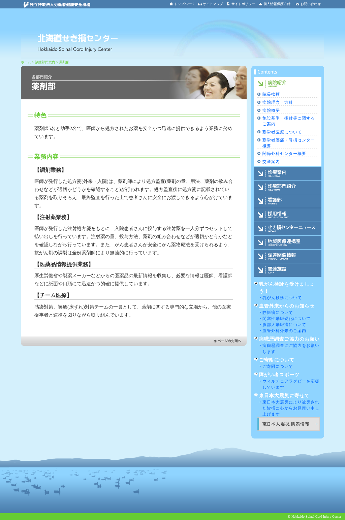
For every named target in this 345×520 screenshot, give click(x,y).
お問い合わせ (311, 4)
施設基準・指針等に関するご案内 (288, 121)
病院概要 (271, 110)
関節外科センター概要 (284, 153)
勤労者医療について (282, 132)
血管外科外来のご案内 (284, 330)
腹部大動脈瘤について (284, 324)
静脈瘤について (277, 312)
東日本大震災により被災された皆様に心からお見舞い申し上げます (290, 408)
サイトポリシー (243, 4)
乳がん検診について (282, 297)
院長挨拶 (271, 94)
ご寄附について (277, 366)
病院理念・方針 (277, 102)
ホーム (26, 62)
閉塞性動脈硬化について (286, 318)
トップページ (184, 4)
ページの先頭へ (134, 341)
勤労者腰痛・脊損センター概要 (288, 143)
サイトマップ (213, 4)
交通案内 (271, 161)
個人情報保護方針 (276, 4)
